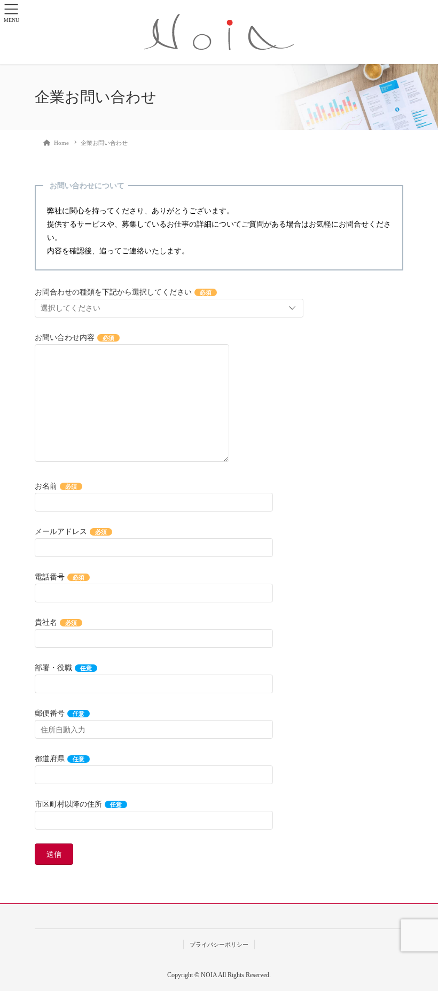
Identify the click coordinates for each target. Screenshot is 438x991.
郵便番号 (59, 713)
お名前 (56, 486)
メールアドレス (71, 532)
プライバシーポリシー (219, 944)
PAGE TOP (417, 951)
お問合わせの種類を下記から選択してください (123, 292)
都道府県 (59, 759)
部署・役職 (63, 668)
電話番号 (59, 577)
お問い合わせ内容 (74, 338)
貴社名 (56, 622)
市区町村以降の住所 (78, 804)
